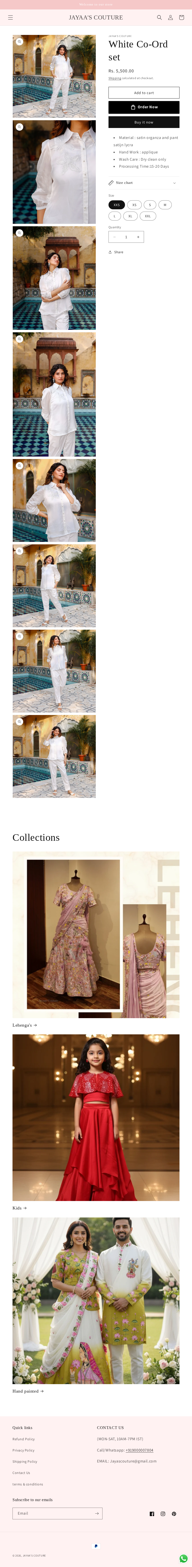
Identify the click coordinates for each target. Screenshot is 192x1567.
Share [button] (119, 252)
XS (134, 205)
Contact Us (21, 1472)
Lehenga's (22, 1025)
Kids (17, 1207)
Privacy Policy (23, 1450)
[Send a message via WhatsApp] (184, 1559)
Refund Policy (23, 1439)
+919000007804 (140, 1450)
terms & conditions (27, 1484)
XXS (117, 205)
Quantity (114, 227)
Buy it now (144, 122)
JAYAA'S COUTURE (34, 1555)
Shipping (114, 78)
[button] (10, 17)
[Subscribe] (96, 1513)
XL (130, 216)
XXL (148, 216)
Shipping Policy (24, 1461)
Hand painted (25, 1391)
